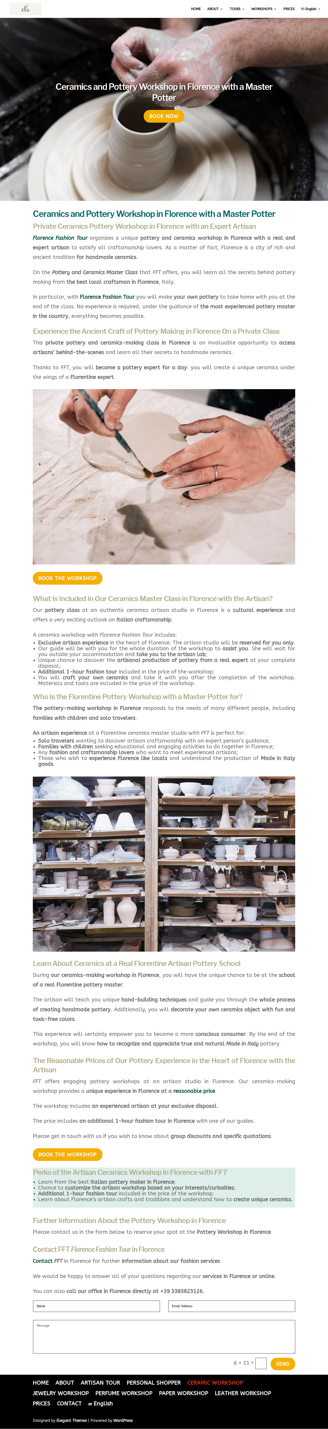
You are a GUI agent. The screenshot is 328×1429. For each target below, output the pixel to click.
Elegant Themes (71, 1420)
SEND (283, 1364)
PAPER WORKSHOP (183, 1393)
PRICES (289, 9)
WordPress (123, 1420)
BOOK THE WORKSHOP (67, 578)
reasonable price (194, 1091)
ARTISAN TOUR (100, 1382)
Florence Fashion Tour (107, 297)
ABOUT (213, 9)
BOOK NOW (164, 116)
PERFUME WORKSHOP (123, 1393)
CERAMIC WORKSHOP (215, 1382)
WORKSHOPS (261, 9)
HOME (196, 9)
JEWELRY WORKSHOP (61, 1393)
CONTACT (69, 1403)
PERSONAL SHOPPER (154, 1382)
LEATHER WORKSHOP (243, 1393)
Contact (43, 1261)
